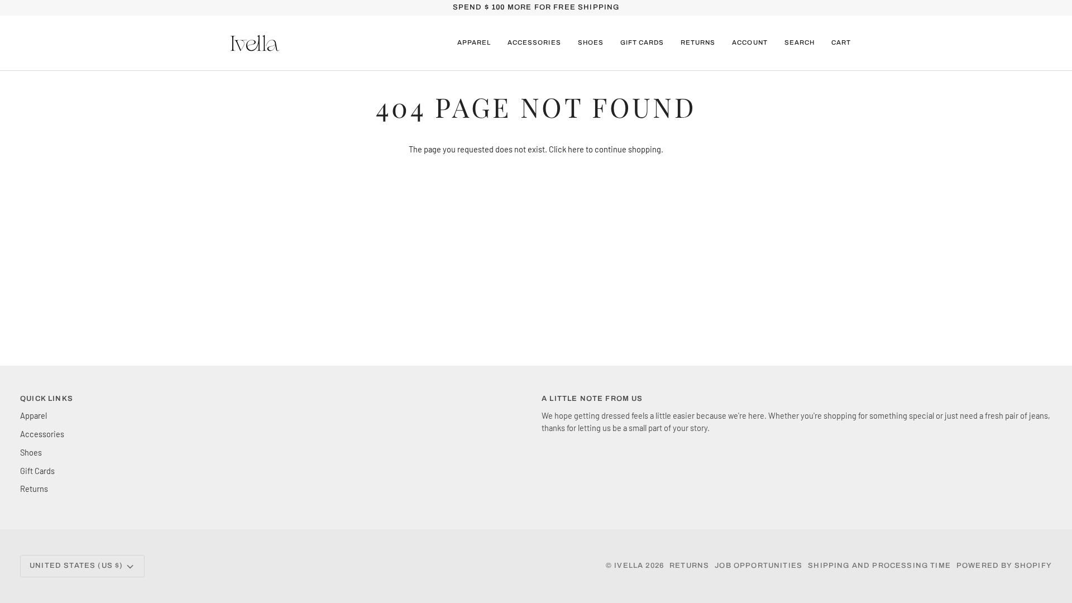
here (576, 149)
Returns (34, 489)
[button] (474, 43)
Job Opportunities (758, 566)
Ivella (628, 566)
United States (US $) (76, 566)
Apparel (33, 415)
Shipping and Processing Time (879, 566)
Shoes (31, 452)
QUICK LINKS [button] (46, 399)
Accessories (42, 434)
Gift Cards (37, 471)
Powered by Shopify (1004, 566)
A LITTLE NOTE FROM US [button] (592, 399)
